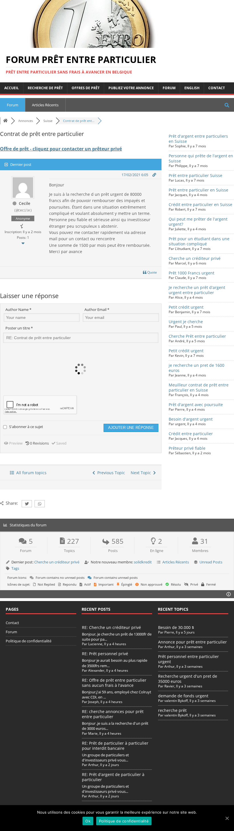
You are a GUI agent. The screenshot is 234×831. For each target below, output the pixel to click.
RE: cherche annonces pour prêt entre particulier (113, 714)
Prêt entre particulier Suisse (195, 175)
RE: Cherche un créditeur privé (111, 627)
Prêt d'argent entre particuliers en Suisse (198, 138)
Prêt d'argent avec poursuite (196, 404)
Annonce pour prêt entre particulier (192, 642)
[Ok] (227, 818)
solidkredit (143, 562)
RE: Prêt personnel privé (105, 653)
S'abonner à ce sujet (26, 426)
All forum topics (30, 472)
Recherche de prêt (45, 87)
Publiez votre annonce (131, 87)
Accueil (11, 87)
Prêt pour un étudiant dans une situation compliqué (199, 241)
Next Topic (142, 472)
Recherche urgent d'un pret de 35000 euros (187, 678)
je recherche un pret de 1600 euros (196, 367)
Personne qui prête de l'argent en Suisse (201, 158)
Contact (216, 87)
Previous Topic (110, 472)
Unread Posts (210, 562)
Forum (169, 87)
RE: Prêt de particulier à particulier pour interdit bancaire (115, 745)
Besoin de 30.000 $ (176, 627)
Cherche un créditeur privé (195, 258)
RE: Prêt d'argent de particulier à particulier (113, 777)
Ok (87, 821)
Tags (15, 568)
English (191, 87)
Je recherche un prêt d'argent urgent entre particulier (197, 290)
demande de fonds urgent (183, 695)
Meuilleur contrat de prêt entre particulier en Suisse (199, 387)
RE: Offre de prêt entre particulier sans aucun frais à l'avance (114, 682)
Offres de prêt (86, 87)
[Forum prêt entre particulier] (91, 44)
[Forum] (5, 121)
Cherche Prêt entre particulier (197, 336)
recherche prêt (172, 710)
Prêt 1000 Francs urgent (191, 273)
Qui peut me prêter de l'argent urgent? (198, 221)
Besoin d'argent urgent (191, 419)
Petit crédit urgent (186, 307)
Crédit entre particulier (191, 433)
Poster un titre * (19, 328)
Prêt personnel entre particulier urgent (188, 659)
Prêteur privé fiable (187, 448)
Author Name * (18, 309)
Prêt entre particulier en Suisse (198, 190)
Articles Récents (45, 104)
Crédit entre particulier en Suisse (200, 204)
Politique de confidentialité (28, 640)
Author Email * (96, 309)
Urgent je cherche (186, 321)
